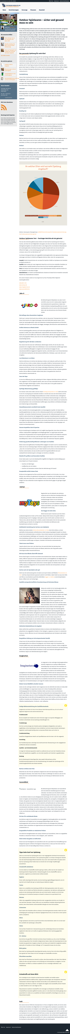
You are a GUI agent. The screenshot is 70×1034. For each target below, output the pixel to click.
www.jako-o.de (22, 283)
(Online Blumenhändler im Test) (41, 530)
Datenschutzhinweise (64, 1)
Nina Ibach (12, 27)
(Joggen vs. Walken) (50, 577)
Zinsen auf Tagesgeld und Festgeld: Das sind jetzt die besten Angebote (10, 51)
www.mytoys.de (23, 285)
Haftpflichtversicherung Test (45, 232)
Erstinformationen (8, 97)
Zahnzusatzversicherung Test (29, 234)
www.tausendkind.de (24, 289)
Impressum (56, 1)
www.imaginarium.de (24, 287)
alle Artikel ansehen (5, 55)
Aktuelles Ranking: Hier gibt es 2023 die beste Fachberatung (10, 45)
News (4, 10)
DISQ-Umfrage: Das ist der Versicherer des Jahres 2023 (10, 39)
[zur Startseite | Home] (11, 5)
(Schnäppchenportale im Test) (50, 391)
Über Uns (51, 1)
